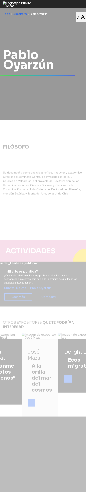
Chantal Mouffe (15, 288)
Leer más (18, 297)
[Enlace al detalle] (31, 403)
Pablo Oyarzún (41, 288)
